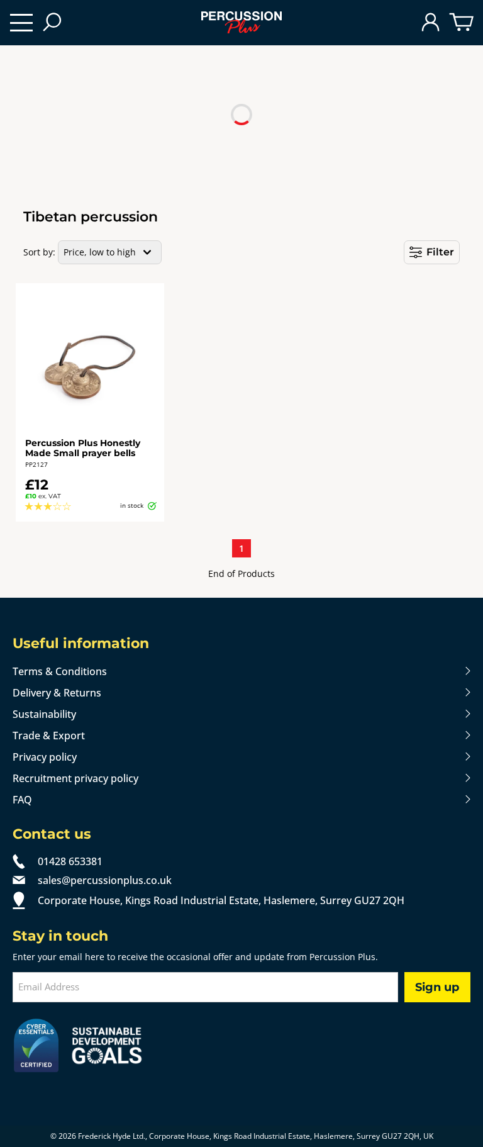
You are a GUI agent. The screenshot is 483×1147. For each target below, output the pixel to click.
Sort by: (39, 252)
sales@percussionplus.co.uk (105, 880)
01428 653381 (70, 861)
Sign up (437, 987)
